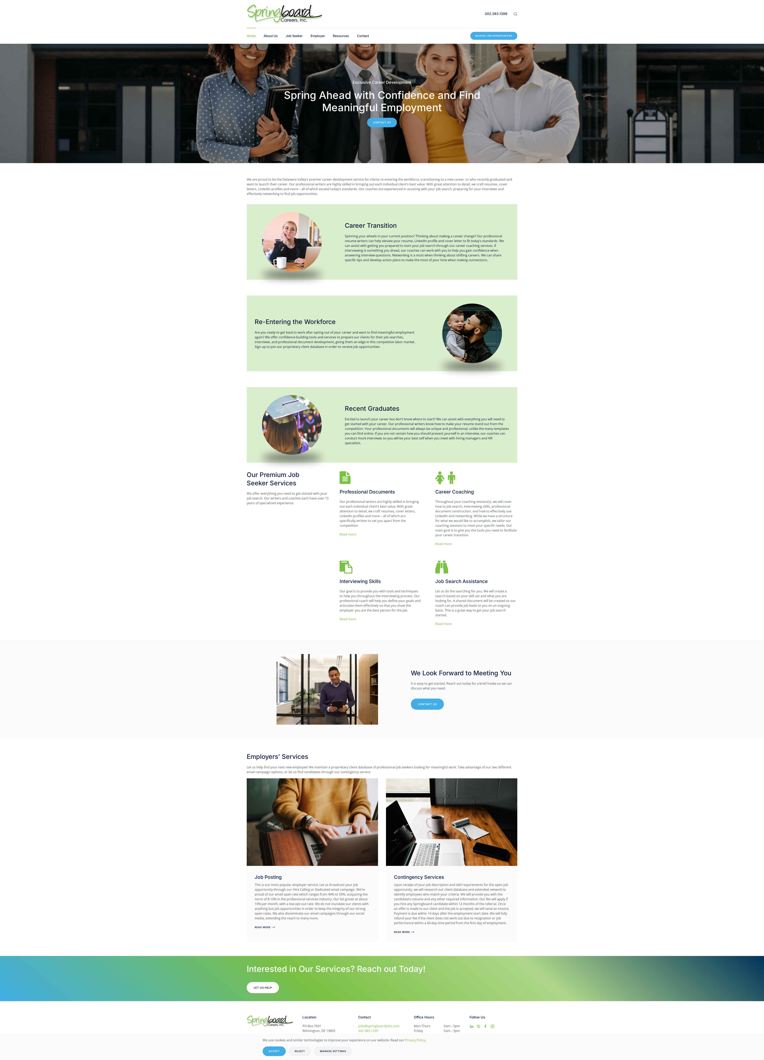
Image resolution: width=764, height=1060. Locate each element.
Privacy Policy (415, 1040)
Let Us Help (263, 987)
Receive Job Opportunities (493, 35)
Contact (363, 36)
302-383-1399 (368, 1031)
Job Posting (268, 877)
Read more (348, 534)
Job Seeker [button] (294, 36)
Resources (341, 36)
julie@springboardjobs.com (379, 1026)
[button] (515, 14)
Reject (300, 1051)
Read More (263, 927)
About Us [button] (271, 36)
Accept (274, 1051)
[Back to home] (286, 14)
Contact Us (382, 122)
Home (251, 36)
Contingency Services (419, 877)
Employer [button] (318, 36)
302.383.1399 (496, 14)
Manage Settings (333, 1051)
